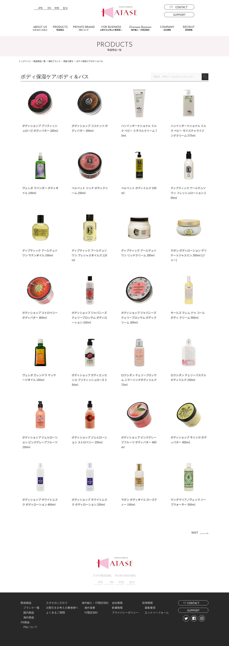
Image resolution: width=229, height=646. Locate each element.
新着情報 (117, 608)
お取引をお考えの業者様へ (62, 608)
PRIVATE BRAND (84, 28)
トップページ (25, 61)
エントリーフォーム (157, 612)
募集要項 (150, 608)
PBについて (30, 627)
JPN (40, 8)
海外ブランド (54, 61)
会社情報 (117, 603)
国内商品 (28, 612)
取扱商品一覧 (40, 61)
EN (49, 8)
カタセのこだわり (57, 603)
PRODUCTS (60, 28)
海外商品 (28, 617)
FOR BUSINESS (111, 28)
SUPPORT (179, 15)
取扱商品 (26, 603)
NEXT (194, 532)
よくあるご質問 (55, 612)
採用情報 (147, 603)
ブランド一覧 (31, 608)
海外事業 (89, 608)
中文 (56, 8)
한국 (65, 8)
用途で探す (68, 61)
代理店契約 (91, 612)
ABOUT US (40, 28)
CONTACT (181, 7)
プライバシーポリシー (125, 612)
